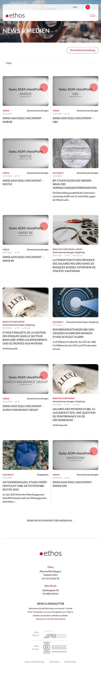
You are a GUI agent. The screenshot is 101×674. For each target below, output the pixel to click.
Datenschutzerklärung (34, 662)
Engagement (43, 475)
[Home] (15, 17)
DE (68, 478)
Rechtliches (54, 662)
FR (68, 114)
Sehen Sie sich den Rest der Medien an (49, 521)
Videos (6, 111)
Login (75, 7)
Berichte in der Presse (64, 249)
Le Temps (26, 328)
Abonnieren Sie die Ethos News (50, 619)
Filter (9, 63)
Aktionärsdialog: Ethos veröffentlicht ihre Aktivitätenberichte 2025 (25, 486)
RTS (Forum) (77, 256)
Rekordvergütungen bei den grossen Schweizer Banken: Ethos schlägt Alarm (73, 333)
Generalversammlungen (38, 111)
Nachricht (58, 173)
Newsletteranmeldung (82, 50)
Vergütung (80, 252)
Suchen (87, 7)
